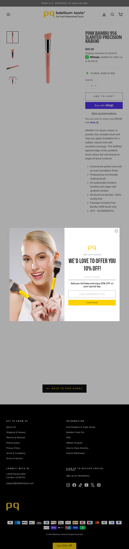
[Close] (116, 231)
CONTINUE (92, 302)
